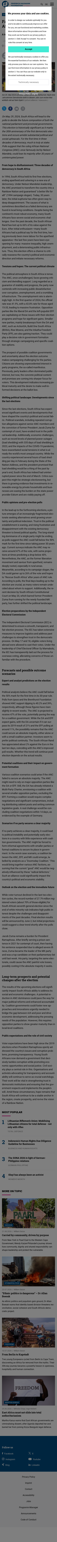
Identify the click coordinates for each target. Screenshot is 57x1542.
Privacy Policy (24, 94)
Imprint (35, 94)
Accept (28, 49)
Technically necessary (28, 82)
